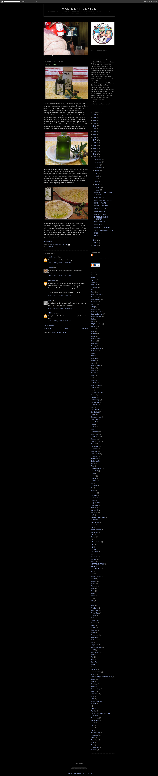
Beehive (93, 333)
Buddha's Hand (95, 365)
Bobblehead (94, 351)
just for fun (94, 532)
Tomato (93, 723)
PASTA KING (98, 233)
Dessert (93, 444)
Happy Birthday (95, 503)
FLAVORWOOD (99, 197)
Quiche (93, 625)
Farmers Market (96, 468)
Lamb (92, 544)
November (98, 162)
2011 (95, 157)
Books (93, 353)
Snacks (93, 679)
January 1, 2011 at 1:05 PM (59, 263)
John (92, 527)
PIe (92, 598)
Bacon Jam (94, 297)
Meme (93, 566)
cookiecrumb (52, 257)
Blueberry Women (96, 348)
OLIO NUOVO (98, 236)
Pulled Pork (94, 620)
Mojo (92, 571)
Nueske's (94, 581)
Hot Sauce (94, 512)
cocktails (93, 422)
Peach (93, 591)
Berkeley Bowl (95, 338)
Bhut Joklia (94, 343)
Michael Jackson (96, 569)
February (98, 187)
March (97, 184)
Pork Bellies (94, 608)
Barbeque (94, 309)
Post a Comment (49, 326)
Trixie (92, 728)
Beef (92, 331)
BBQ (92, 321)
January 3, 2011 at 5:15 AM (59, 321)
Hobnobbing (94, 505)
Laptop (93, 547)
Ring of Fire (94, 645)
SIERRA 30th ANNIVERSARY (103, 230)
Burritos (93, 370)
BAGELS (94, 304)
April (96, 181)
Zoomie (50, 267)
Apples (93, 282)
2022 (95, 126)
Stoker (93, 699)
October (97, 165)
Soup (92, 681)
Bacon (93, 292)
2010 (95, 240)
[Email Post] (69, 244)
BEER (93, 336)
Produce (93, 618)
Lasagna (93, 549)
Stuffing (93, 703)
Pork (92, 605)
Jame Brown (95, 522)
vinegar (93, 737)
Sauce (93, 664)
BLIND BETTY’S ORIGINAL (103, 227)
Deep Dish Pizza (96, 441)
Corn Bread (94, 431)
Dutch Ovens (95, 454)
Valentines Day (95, 732)
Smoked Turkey (96, 672)
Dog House (94, 446)
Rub (92, 657)
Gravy (93, 490)
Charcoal (93, 387)
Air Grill (93, 275)
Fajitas (93, 463)
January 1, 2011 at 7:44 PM (59, 295)
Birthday (93, 346)
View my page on (79, 773)
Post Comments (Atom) (59, 332)
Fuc (92, 488)
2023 (95, 123)
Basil (92, 319)
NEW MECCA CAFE (100, 214)
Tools (92, 725)
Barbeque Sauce (96, 316)
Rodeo (93, 650)
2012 (95, 154)
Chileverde (94, 405)
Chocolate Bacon (96, 417)
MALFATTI (94, 556)
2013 (95, 151)
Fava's (93, 473)
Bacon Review (95, 299)
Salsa (92, 659)
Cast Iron (94, 382)
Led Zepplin (94, 552)
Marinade (94, 559)
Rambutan (94, 630)
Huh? (92, 515)
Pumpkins (94, 623)
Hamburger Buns (96, 498)
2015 (95, 145)
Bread (92, 356)
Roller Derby (94, 652)
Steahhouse (94, 694)
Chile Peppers (95, 402)
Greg (49, 300)
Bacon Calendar (96, 294)
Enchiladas (94, 458)
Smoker (93, 674)
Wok (92, 745)
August (97, 170)
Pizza (92, 603)
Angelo (93, 277)
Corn (92, 429)
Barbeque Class (96, 311)
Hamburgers (94, 500)
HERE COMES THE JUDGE (103, 200)
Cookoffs (93, 427)
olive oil (52, 246)
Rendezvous (95, 635)
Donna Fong (94, 449)
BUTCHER (94, 373)
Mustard (93, 578)
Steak (92, 696)
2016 (95, 143)
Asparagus (94, 287)
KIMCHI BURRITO (100, 203)
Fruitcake (94, 485)
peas (92, 593)
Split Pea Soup (95, 689)
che (92, 390)
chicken (93, 397)
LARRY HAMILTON (100, 211)
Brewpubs (94, 360)
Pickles (93, 596)
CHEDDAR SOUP (96, 392)
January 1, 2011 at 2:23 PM (59, 275)
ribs (92, 642)
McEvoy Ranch (48, 241)
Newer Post (47, 329)
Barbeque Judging (96, 314)
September (98, 167)
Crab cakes (94, 439)
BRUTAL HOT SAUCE (101, 206)
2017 (95, 140)
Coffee (93, 424)
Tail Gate (93, 708)
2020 (95, 131)
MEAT (93, 561)
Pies (92, 601)
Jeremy (93, 525)
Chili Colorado (95, 409)
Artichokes (94, 284)
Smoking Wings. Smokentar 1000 (101, 676)
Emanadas (94, 456)
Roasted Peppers (96, 647)
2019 (95, 134)
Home (66, 329)
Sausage (93, 667)
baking (93, 307)
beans (93, 329)
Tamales (93, 711)
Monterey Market (96, 576)
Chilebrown (51, 280)
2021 (95, 129)
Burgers (93, 368)
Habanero (94, 493)
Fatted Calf (94, 471)
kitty (92, 534)
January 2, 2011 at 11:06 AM (60, 308)
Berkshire (94, 341)
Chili (92, 407)
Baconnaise (94, 302)
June (96, 176)
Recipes (93, 632)
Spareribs (94, 686)
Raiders (93, 627)
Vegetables (94, 735)
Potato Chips (95, 613)
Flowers (93, 478)
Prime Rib (94, 615)
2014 (95, 148)
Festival (93, 476)
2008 (95, 245)
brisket (93, 363)
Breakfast (94, 358)
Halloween (94, 495)
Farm (92, 466)
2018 (95, 137)
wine (92, 742)
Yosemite (94, 750)
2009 (95, 243)
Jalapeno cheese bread (98, 517)
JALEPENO (94, 520)
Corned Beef (95, 434)
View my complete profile (100, 258)
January (97, 190)
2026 (95, 115)
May (96, 179)
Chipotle (93, 414)
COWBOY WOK (96, 436)
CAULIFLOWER (96, 385)
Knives (93, 537)
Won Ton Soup (95, 747)
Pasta (92, 588)
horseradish (94, 510)
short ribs (94, 669)
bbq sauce (94, 326)
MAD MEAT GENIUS (79, 8)
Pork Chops (94, 610)
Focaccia (94, 480)
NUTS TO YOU (99, 224)
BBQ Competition (96, 324)
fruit (92, 483)
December (98, 159)
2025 (95, 117)
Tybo (92, 730)
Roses (93, 654)
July (96, 173)
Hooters (93, 507)
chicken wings (95, 400)
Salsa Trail (94, 662)
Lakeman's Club (96, 542)
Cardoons (94, 380)
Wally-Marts (94, 740)
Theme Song (95, 718)
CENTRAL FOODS (100, 208)
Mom (92, 574)
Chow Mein (94, 419)
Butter (93, 375)
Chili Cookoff (95, 412)
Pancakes (94, 586)
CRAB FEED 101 (99, 222)
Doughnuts (94, 451)
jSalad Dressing (96, 529)
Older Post (84, 329)
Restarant (94, 637)
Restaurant (94, 640)
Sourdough (94, 684)
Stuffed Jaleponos (96, 701)
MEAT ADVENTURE (97, 564)
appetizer (94, 280)
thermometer (95, 720)
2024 (95, 120)
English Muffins (95, 461)
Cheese (93, 395)
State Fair (94, 691)
